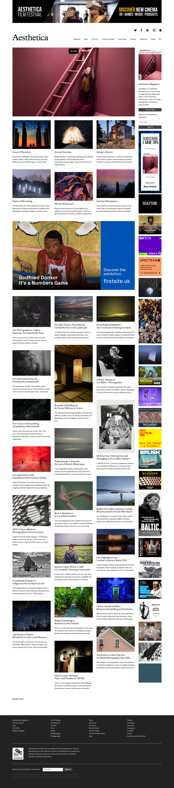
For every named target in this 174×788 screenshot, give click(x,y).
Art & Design (56, 720)
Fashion (54, 726)
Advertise (143, 39)
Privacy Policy (94, 731)
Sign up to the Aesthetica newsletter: (26, 769)
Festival (133, 39)
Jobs (90, 736)
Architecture (55, 723)
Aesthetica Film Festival (136, 736)
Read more (17, 698)
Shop (86, 39)
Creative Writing (108, 39)
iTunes (129, 733)
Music (53, 731)
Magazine (76, 39)
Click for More (150, 110)
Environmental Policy (97, 733)
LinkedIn (130, 731)
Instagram (131, 728)
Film (52, 728)
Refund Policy (94, 728)
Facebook (130, 723)
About (153, 39)
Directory (92, 726)
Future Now (122, 39)
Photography (56, 736)
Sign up (150, 127)
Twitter (130, 720)
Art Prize (95, 39)
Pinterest (130, 726)
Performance (56, 733)
